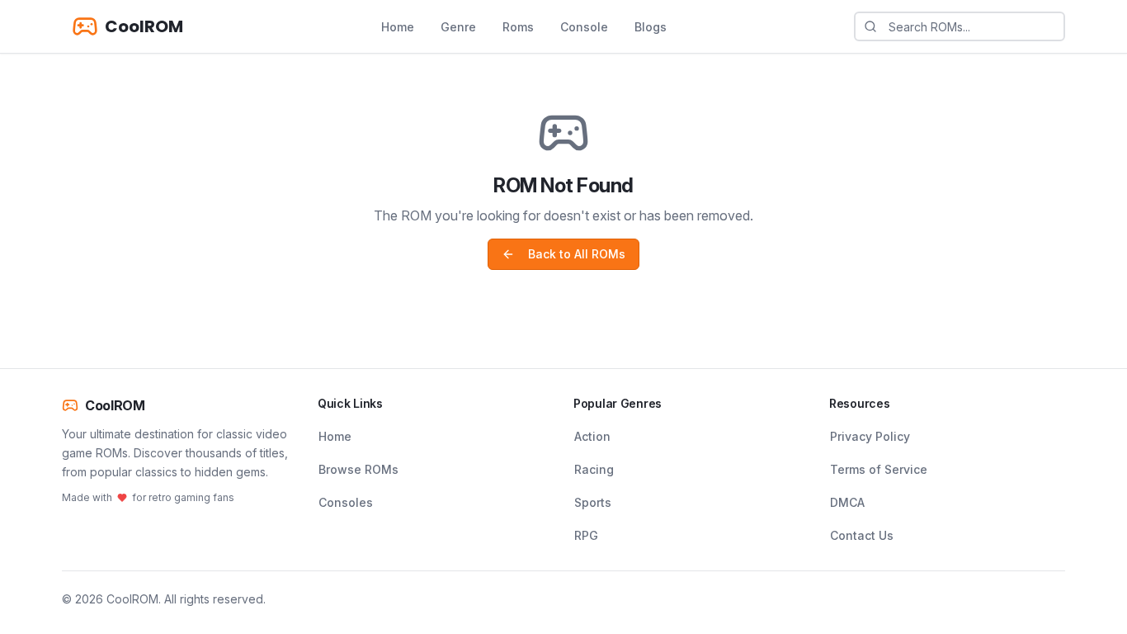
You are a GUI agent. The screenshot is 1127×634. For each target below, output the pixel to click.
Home (397, 27)
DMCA (847, 502)
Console (584, 27)
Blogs (650, 27)
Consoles (345, 502)
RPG (586, 535)
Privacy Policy (870, 436)
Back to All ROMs (576, 254)
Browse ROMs (358, 469)
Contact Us (862, 535)
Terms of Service (878, 469)
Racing (594, 469)
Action (592, 436)
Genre (458, 27)
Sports (592, 502)
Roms (518, 27)
